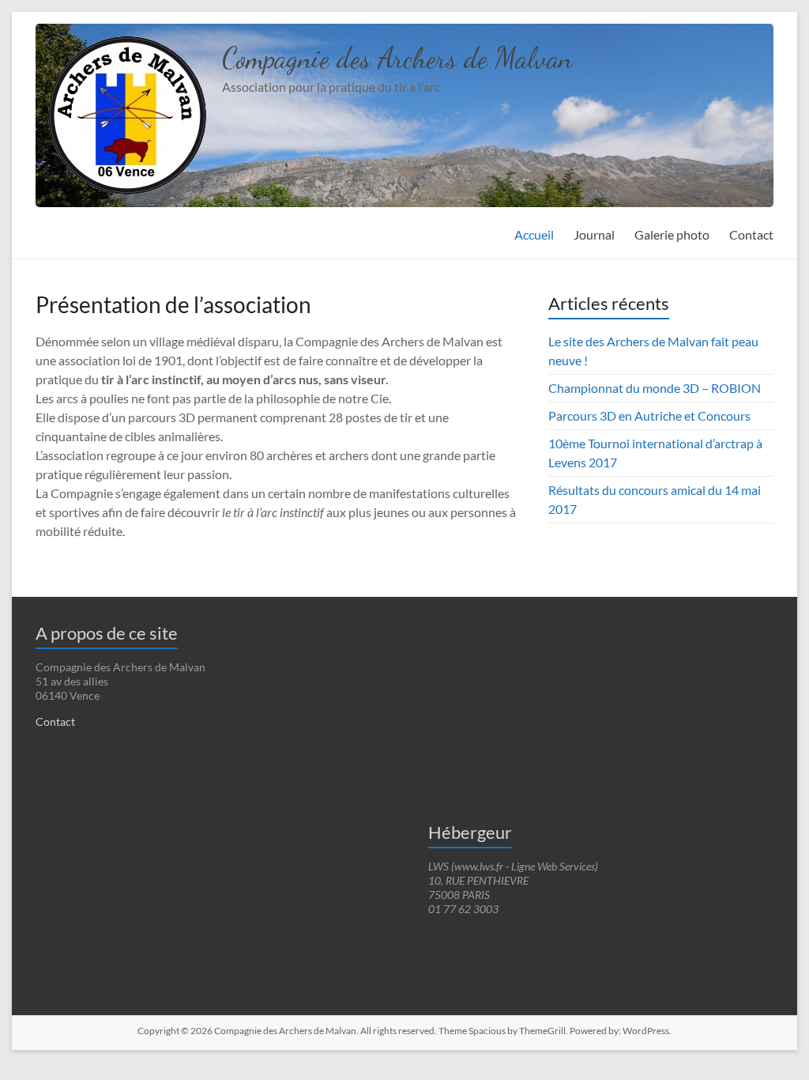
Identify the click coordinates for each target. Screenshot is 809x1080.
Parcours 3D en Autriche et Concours (649, 415)
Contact (751, 234)
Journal (594, 234)
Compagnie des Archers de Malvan (397, 58)
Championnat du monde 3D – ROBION (654, 387)
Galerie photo (671, 234)
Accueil (534, 234)
